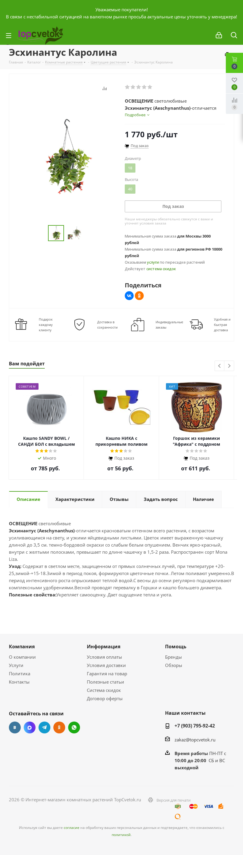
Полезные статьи (105, 682)
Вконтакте (15, 727)
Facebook (30, 727)
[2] (133, 87)
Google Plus (74, 727)
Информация (103, 646)
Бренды (173, 657)
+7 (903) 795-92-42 (195, 725)
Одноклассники (59, 727)
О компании (22, 657)
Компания (22, 646)
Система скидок (104, 690)
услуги (153, 262)
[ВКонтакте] (129, 295)
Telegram (44, 727)
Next (229, 366)
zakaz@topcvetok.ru (195, 740)
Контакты (19, 682)
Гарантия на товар (107, 673)
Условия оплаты (104, 657)
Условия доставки (106, 665)
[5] (150, 87)
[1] (127, 87)
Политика (19, 673)
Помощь (175, 646)
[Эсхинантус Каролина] (65, 156)
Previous (220, 366)
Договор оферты (105, 698)
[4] (144, 87)
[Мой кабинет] (219, 35)
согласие (71, 827)
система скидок (161, 268)
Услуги (16, 665)
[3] (139, 87)
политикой (121, 834)
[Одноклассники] (139, 295)
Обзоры (173, 665)
